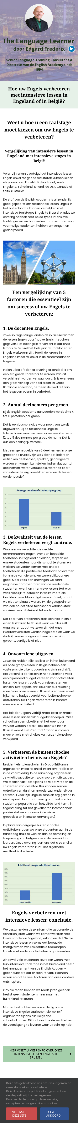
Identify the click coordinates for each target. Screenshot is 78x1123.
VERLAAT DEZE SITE (19, 1113)
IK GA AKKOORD (53, 1113)
